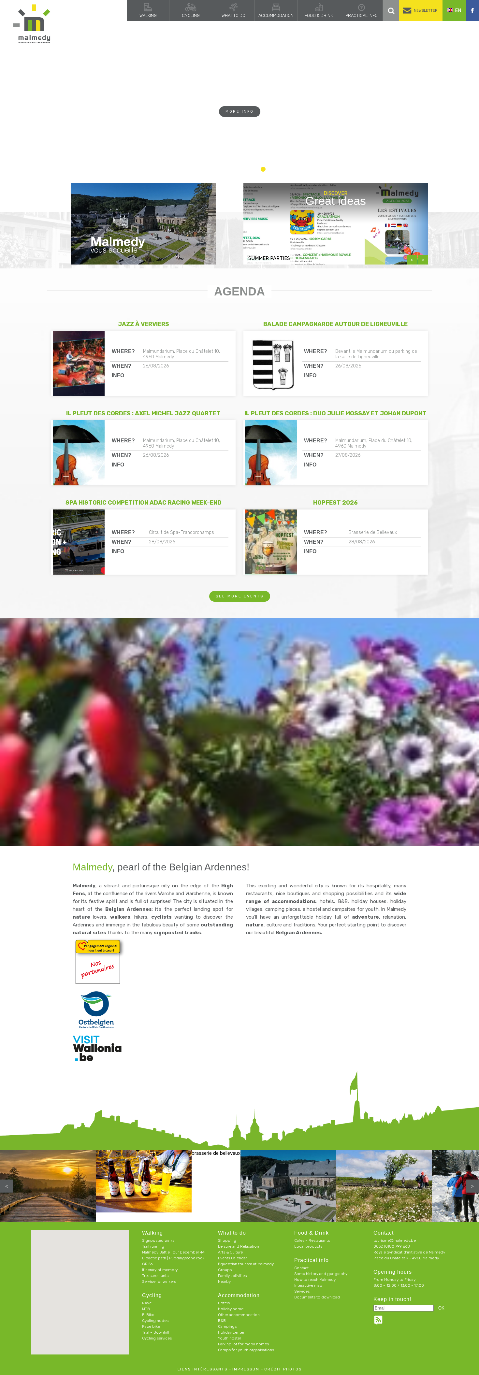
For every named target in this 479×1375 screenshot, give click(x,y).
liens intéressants (202, 1369)
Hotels (224, 1303)
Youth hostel (229, 1338)
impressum (245, 1369)
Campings (227, 1326)
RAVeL (148, 1303)
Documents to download (317, 1297)
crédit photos (283, 1369)
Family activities (232, 1275)
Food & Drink (319, 15)
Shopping (227, 1240)
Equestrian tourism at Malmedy (246, 1264)
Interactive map (308, 1285)
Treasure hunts (155, 1275)
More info (239, 124)
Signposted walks (158, 1240)
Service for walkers (159, 1281)
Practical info (361, 15)
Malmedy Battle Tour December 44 (173, 1252)
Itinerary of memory (160, 1270)
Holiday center (231, 1332)
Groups (225, 1270)
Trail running (153, 1246)
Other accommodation (239, 1314)
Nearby (224, 1281)
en (458, 10)
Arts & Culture (230, 1252)
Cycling (191, 15)
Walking (148, 15)
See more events (240, 596)
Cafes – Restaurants (312, 1240)
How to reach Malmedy (315, 1279)
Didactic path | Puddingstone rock (173, 1258)
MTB (146, 1309)
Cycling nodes (155, 1320)
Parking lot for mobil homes (243, 1344)
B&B (222, 1320)
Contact (301, 1268)
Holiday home (230, 1309)
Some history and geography (320, 1273)
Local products (308, 1246)
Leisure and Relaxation (238, 1246)
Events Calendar (232, 1258)
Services (302, 1291)
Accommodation (276, 15)
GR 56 (147, 1264)
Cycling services (157, 1338)
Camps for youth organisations (246, 1350)
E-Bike (148, 1314)
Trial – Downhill (155, 1332)
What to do (233, 15)
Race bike (151, 1326)
